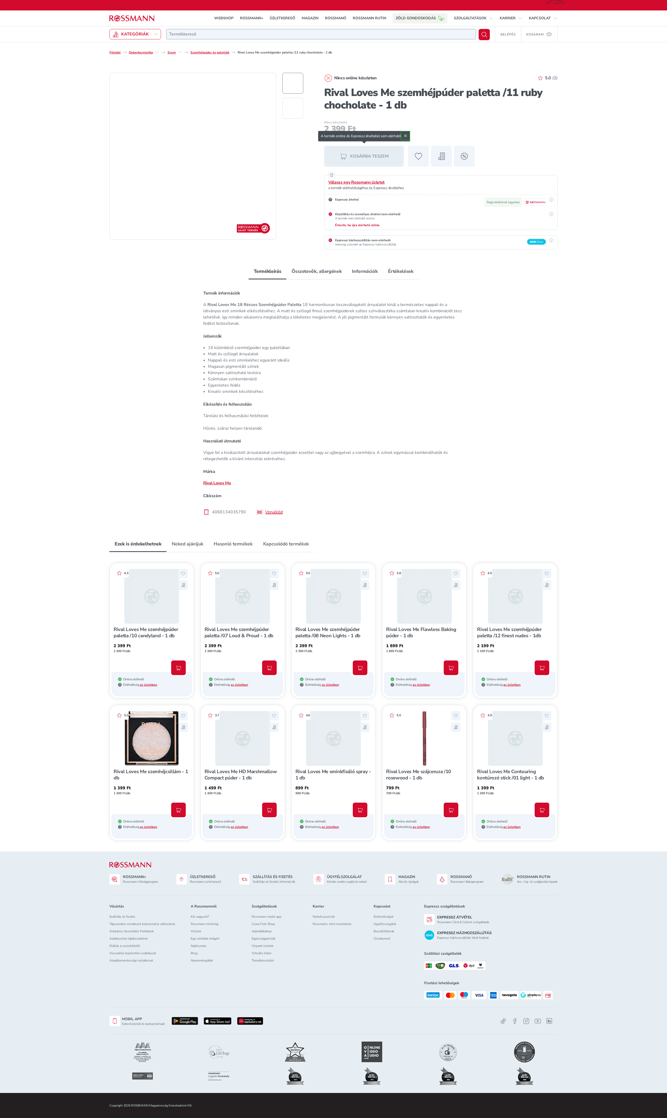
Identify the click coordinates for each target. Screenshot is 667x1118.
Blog (194, 953)
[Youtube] (538, 1021)
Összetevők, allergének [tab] (317, 271)
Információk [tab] (365, 271)
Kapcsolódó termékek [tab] (286, 544)
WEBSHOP (223, 18)
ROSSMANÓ (335, 18)
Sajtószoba (198, 946)
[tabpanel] (333, 402)
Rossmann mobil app (266, 917)
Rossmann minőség (204, 924)
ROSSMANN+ (251, 18)
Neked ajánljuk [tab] (187, 544)
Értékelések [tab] (400, 271)
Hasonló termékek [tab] (233, 544)
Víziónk (196, 931)
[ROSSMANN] (130, 865)
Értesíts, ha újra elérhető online (357, 225)
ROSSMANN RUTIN (369, 18)
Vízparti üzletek (262, 946)
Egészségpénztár (263, 938)
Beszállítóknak (384, 931)
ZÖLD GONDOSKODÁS (416, 18)
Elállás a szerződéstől (124, 946)
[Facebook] (515, 1021)
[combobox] (321, 34)
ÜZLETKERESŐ (282, 18)
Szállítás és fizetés (122, 917)
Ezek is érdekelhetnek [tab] (138, 544)
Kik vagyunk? (200, 917)
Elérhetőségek (383, 917)
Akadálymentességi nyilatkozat (131, 960)
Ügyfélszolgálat (385, 924)
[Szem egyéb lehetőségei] (180, 52)
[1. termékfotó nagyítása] (192, 156)
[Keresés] (484, 34)
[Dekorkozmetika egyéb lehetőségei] (157, 52)
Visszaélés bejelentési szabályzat (132, 953)
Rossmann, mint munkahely (332, 924)
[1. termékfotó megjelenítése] (292, 83)
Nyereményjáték (202, 960)
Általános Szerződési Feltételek (131, 931)
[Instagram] (526, 1021)
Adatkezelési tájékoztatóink (128, 938)
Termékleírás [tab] (267, 271)
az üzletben (148, 685)
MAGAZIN (310, 18)
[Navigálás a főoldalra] (131, 18)
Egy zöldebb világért (205, 938)
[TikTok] (503, 1021)
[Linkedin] (549, 1021)
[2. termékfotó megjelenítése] (292, 108)
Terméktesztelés (263, 960)
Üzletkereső (382, 938)
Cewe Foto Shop (263, 924)
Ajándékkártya (261, 931)
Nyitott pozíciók (324, 917)
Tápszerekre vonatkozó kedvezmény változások (142, 924)
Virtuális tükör (261, 953)
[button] (473, 18)
